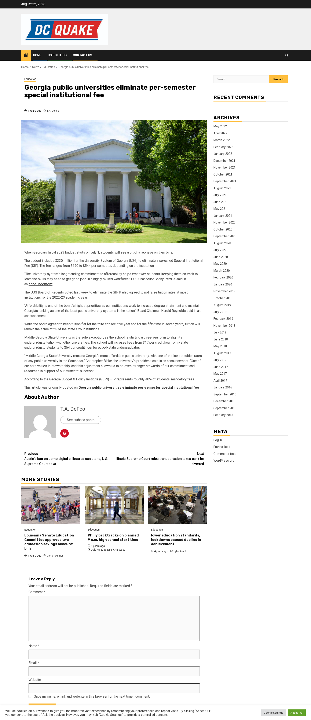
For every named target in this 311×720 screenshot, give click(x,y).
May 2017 (220, 374)
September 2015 (224, 394)
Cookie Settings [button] (273, 712)
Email (34, 663)
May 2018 (220, 346)
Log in (217, 440)
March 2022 (221, 140)
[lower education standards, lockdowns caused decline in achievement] (177, 505)
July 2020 (220, 250)
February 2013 (223, 415)
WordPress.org (223, 461)
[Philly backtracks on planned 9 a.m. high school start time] (114, 505)
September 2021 (224, 181)
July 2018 (220, 333)
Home (37, 55)
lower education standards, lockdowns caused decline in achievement (176, 539)
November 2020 (224, 223)
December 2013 (224, 401)
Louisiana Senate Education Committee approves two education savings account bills (49, 541)
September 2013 (224, 408)
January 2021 (222, 216)
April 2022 (220, 133)
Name (34, 646)
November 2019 (224, 291)
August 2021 (222, 188)
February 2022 (223, 147)
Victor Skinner (55, 555)
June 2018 (220, 339)
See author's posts (81, 420)
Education (30, 79)
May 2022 (220, 126)
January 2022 (222, 154)
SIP (113, 379)
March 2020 (221, 271)
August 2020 (222, 243)
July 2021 (220, 195)
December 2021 (224, 161)
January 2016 (222, 387)
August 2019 (222, 305)
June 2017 (220, 367)
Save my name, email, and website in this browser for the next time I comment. (92, 696)
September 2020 (224, 236)
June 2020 (220, 257)
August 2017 (222, 353)
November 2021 (224, 168)
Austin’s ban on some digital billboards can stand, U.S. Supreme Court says (66, 459)
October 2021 (222, 174)
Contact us (82, 55)
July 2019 (220, 312)
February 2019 (223, 319)
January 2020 (222, 284)
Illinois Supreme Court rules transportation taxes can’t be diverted (160, 459)
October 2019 (222, 298)
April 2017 (220, 381)
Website (35, 680)
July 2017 (220, 360)
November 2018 (224, 326)
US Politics (57, 55)
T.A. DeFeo (53, 110)
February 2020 (223, 278)
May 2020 (220, 264)
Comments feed (224, 454)
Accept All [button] (296, 712)
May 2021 (220, 209)
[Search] (286, 55)
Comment (37, 592)
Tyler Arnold (180, 551)
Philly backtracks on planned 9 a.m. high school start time (113, 537)
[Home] (26, 56)
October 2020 (222, 229)
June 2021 (220, 202)
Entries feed (221, 447)
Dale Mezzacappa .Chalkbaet (108, 549)
